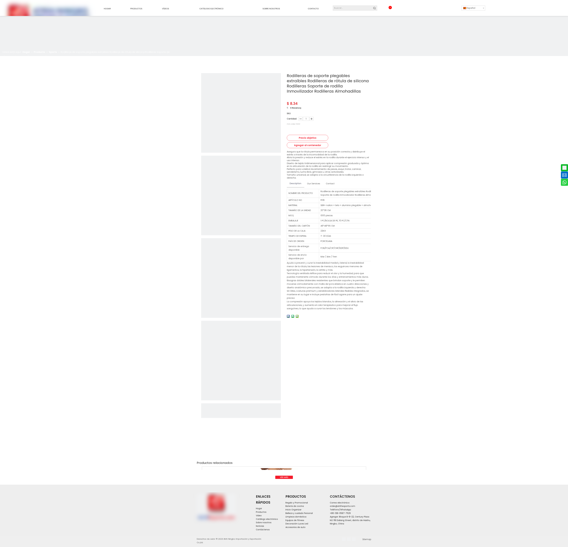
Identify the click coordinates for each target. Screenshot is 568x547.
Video (259, 515)
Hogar (259, 508)
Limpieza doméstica (295, 516)
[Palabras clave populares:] (374, 8)
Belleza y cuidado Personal (299, 513)
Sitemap (366, 539)
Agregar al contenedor (307, 145)
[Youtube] (354, 539)
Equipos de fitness (294, 520)
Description (295, 183)
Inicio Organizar (293, 509)
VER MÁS (284, 477)
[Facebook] (344, 539)
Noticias (260, 526)
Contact (330, 183)
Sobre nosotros (263, 522)
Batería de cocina (294, 506)
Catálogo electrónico (267, 519)
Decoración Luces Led (296, 523)
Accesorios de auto (295, 527)
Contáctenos (263, 529)
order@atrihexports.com (342, 506)
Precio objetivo (307, 137)
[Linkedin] (349, 539)
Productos (261, 512)
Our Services (313, 183)
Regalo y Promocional (296, 502)
